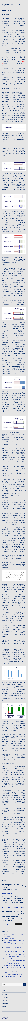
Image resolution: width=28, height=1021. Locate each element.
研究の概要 (4, 994)
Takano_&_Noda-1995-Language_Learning (13, 907)
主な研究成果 (5, 997)
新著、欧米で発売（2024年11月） (11, 963)
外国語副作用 (5, 1003)
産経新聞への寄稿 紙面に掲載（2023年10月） (14, 965)
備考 (3, 1013)
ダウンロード (18, 924)
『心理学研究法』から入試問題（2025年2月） (14, 954)
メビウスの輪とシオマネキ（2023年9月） (13, 974)
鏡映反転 (4, 1006)
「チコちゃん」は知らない (8, 1009)
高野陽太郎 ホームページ (11, 5)
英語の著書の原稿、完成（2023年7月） (12, 976)
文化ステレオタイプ (7, 1000)
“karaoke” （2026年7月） (9, 938)
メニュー (23, 4)
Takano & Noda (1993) (7, 893)
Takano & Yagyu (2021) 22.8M (8, 924)
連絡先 (3, 991)
